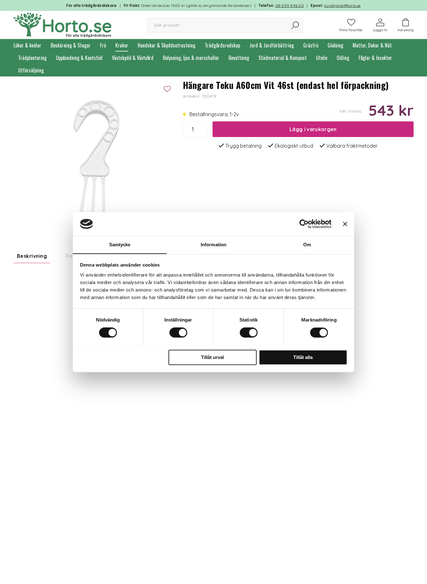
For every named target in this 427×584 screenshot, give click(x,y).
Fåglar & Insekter (375, 57)
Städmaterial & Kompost (283, 57)
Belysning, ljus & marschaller (191, 57)
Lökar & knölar (27, 45)
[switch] (178, 332)
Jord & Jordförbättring (271, 45)
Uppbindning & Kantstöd (79, 57)
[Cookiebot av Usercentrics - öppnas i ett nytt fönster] (304, 223)
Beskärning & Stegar (71, 45)
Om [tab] (307, 244)
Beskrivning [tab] (32, 256)
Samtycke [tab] (120, 244)
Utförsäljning (31, 70)
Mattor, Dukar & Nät (372, 45)
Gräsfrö (310, 45)
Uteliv (321, 57)
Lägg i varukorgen (312, 129)
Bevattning (239, 57)
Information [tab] (213, 244)
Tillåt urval (212, 357)
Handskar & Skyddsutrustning (166, 45)
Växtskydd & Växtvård (132, 57)
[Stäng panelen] (345, 224)
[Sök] (295, 25)
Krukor (121, 45)
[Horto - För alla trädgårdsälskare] (62, 24)
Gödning (335, 45)
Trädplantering (32, 57)
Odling (343, 57)
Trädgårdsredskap (222, 45)
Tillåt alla (303, 357)
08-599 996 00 (289, 5)
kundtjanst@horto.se (342, 5)
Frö (103, 45)
